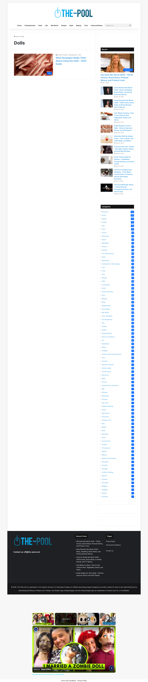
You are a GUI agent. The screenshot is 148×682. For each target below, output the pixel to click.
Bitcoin (104, 455)
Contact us (109, 551)
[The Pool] (74, 12)
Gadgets (105, 489)
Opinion (104, 476)
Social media (106, 368)
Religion (104, 486)
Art (103, 340)
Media (104, 427)
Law (103, 267)
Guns (104, 437)
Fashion (104, 250)
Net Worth (54, 25)
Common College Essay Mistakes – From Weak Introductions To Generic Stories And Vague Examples (123, 174)
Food (40, 25)
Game (104, 239)
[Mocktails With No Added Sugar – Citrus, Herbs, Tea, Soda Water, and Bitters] (107, 139)
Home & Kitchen (97, 25)
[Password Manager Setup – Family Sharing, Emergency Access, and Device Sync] (107, 188)
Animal (104, 326)
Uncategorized (107, 319)
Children (105, 351)
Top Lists (105, 403)
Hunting (104, 465)
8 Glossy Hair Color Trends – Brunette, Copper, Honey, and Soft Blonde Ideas (124, 149)
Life (46, 25)
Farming (105, 496)
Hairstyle (105, 434)
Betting (104, 298)
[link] (36, 629)
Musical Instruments (109, 458)
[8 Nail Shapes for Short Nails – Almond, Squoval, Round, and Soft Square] (107, 129)
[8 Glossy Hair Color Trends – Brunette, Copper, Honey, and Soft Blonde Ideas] (107, 150)
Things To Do (106, 420)
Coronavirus (106, 448)
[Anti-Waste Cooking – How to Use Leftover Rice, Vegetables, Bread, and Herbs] (107, 116)
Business (105, 212)
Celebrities (105, 344)
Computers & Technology (111, 264)
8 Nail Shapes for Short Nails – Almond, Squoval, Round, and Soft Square (123, 128)
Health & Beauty (107, 406)
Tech (86, 25)
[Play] (88, 619)
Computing (106, 285)
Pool (103, 295)
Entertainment (30, 25)
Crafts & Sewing (107, 472)
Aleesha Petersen (62, 55)
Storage (104, 469)
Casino (104, 222)
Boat (103, 430)
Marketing (105, 260)
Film (103, 424)
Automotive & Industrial (110, 385)
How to (104, 382)
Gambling (105, 243)
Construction (106, 371)
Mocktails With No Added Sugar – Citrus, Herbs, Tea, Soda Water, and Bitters (124, 138)
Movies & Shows (107, 364)
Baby (104, 378)
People (63, 25)
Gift (103, 389)
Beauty (78, 25)
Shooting (105, 462)
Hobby (104, 330)
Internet (104, 392)
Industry (105, 361)
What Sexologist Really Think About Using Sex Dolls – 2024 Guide (71, 61)
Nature (104, 451)
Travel (104, 233)
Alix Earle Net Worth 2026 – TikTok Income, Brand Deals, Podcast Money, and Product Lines (117, 77)
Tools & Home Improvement (111, 354)
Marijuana (105, 396)
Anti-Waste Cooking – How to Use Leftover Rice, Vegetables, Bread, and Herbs (89, 567)
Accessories (106, 441)
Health (104, 219)
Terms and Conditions (113, 545)
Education (105, 236)
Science (105, 479)
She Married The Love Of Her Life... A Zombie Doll (61, 629)
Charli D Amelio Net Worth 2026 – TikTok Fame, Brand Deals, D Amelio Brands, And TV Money (89, 559)
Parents (104, 399)
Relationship (106, 305)
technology (106, 309)
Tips (103, 274)
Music (104, 347)
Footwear (105, 483)
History (104, 493)
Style (71, 25)
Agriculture (106, 413)
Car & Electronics (108, 253)
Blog (103, 302)
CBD (103, 281)
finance (104, 246)
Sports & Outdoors (108, 337)
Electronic (105, 375)
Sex (103, 323)
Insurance (105, 417)
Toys (103, 358)
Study (104, 410)
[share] (111, 628)
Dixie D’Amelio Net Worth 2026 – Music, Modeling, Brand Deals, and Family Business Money (88, 551)
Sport (104, 257)
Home (19, 25)
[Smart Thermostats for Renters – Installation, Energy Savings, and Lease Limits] (107, 160)
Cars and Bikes (107, 316)
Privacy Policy (110, 541)
